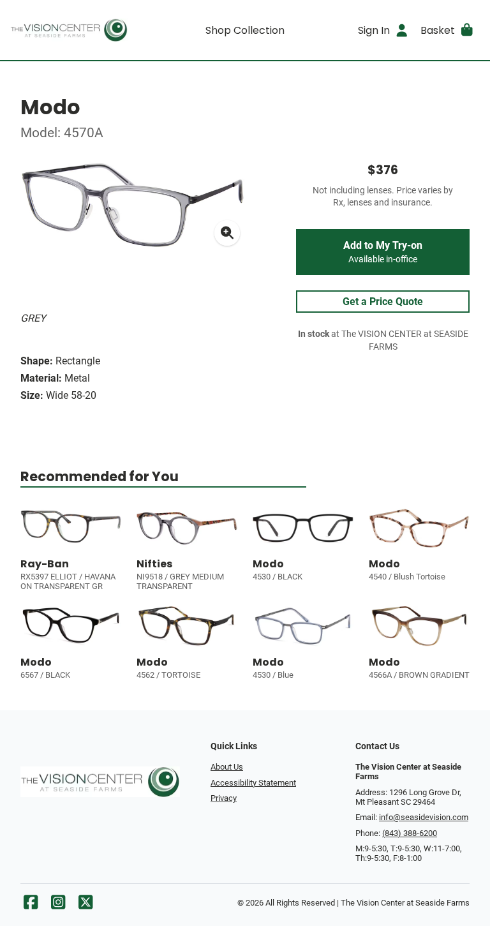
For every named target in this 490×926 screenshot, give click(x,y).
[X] (85, 905)
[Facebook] (30, 905)
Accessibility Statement (253, 783)
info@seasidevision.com (423, 817)
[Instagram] (58, 905)
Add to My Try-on (382, 252)
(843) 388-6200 (409, 833)
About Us (227, 767)
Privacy (224, 798)
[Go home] (69, 30)
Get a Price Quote (383, 301)
